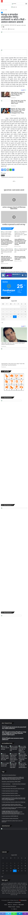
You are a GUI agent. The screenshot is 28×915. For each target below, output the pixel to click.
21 (18, 314)
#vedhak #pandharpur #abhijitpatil (19, 783)
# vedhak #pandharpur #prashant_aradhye (10, 790)
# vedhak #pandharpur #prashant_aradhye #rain (11, 795)
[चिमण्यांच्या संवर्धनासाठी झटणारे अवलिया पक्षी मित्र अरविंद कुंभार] (21, 251)
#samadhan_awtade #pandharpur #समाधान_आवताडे (11, 781)
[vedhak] (14, 3)
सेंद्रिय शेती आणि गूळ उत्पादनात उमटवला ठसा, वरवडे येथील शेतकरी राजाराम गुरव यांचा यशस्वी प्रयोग (7, 259)
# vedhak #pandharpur (6, 783)
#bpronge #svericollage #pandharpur (9, 775)
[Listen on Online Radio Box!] (25, 275)
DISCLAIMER (21, 904)
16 (25, 311)
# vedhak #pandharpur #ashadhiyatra (9, 786)
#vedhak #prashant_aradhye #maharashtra (10, 818)
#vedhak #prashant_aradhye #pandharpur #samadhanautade (12, 177)
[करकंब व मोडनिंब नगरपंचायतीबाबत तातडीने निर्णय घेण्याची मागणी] (14, 748)
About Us (10, 904)
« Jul (2, 322)
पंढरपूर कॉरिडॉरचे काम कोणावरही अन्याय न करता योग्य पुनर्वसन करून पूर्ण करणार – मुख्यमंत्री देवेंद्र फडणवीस (20, 242)
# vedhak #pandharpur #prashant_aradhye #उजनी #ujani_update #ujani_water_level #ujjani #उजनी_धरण (14, 808)
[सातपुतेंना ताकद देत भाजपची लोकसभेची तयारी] (5, 764)
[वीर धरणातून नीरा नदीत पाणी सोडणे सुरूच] (5, 748)
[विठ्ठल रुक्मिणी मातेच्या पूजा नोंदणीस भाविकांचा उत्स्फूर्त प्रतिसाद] (14, 765)
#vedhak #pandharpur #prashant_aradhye (10, 793)
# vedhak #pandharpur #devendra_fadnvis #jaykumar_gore (13, 788)
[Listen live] (3, 275)
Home (3, 9)
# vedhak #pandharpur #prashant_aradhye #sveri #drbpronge (13, 802)
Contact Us (15, 904)
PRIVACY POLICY (11, 906)
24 (3, 316)
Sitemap (18, 906)
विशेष (6, 9)
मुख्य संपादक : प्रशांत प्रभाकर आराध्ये (14, 190)
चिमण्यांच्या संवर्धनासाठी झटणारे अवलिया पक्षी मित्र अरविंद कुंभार (20, 258)
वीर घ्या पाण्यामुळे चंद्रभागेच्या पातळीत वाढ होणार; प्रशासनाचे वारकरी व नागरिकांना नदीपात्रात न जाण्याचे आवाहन (7, 242)
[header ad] (14, 6)
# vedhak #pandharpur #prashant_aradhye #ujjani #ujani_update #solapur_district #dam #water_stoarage (12, 805)
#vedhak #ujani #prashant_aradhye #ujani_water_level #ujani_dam (12, 821)
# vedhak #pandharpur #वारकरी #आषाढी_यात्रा (10, 816)
